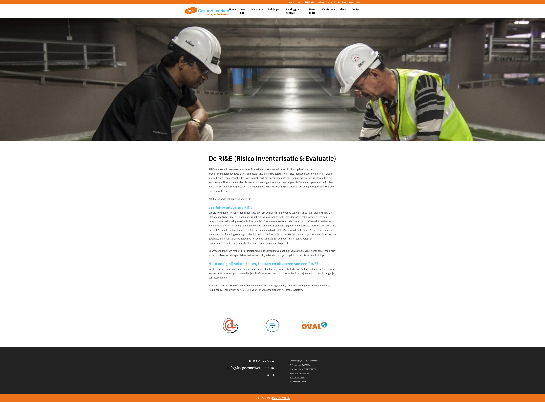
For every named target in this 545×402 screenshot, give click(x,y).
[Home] (207, 11)
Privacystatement (297, 377)
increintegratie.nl (281, 397)
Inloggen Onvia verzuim (350, 2)
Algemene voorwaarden (300, 373)
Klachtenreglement (298, 381)
